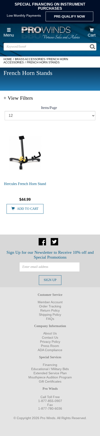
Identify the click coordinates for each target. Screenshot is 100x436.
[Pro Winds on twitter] (54, 241)
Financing (50, 365)
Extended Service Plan (50, 373)
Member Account (50, 302)
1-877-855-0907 (50, 401)
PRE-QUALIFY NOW (69, 16)
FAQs (50, 319)
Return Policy (50, 310)
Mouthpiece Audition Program (50, 377)
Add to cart (28, 208)
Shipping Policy (50, 314)
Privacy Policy (50, 341)
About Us (50, 333)
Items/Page (49, 108)
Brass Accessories (30, 59)
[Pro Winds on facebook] (42, 241)
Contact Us (50, 337)
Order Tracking (50, 306)
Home (7, 59)
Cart (92, 35)
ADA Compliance (50, 350)
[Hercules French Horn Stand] (25, 153)
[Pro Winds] (50, 32)
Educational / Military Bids (50, 369)
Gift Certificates (50, 381)
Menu (8, 35)
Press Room (50, 346)
